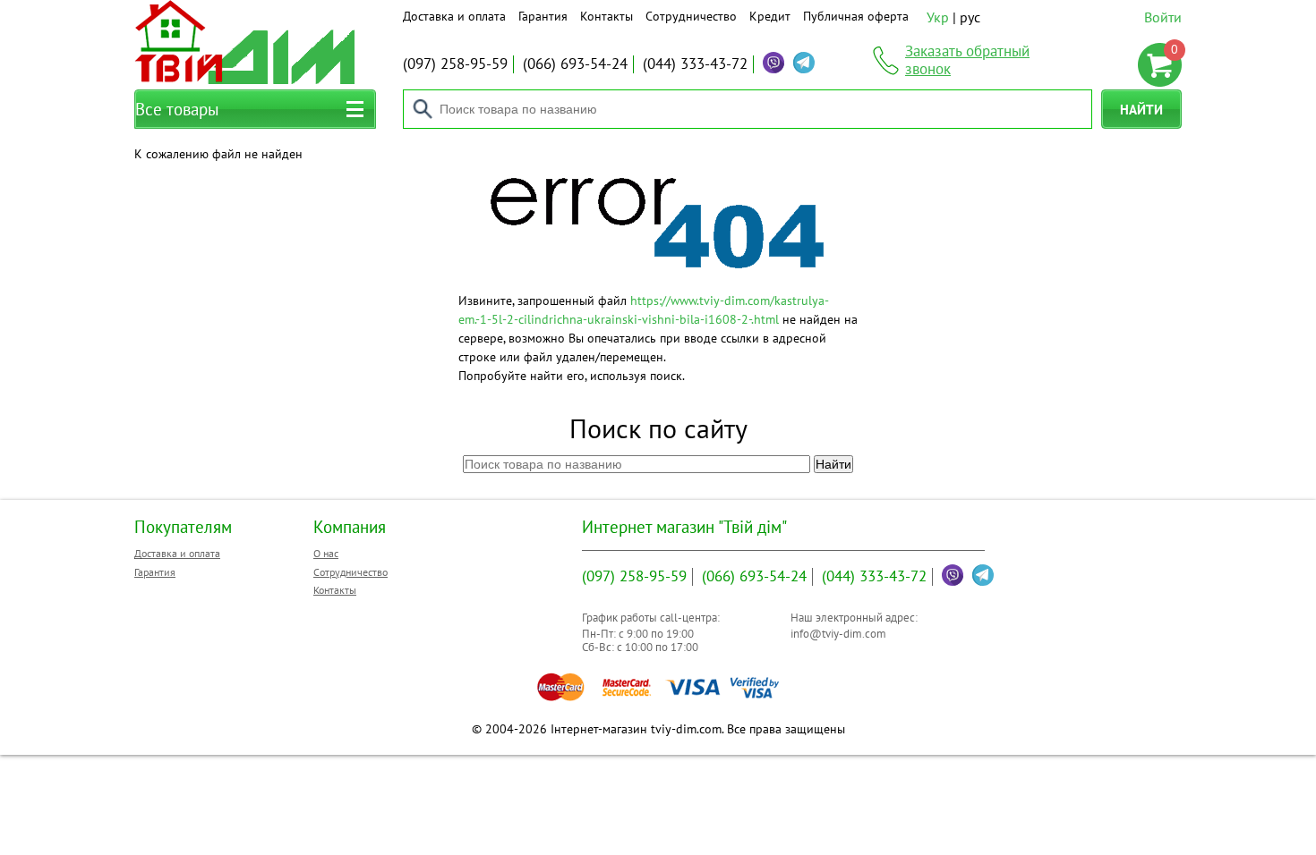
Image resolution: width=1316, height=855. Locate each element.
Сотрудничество (691, 16)
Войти (1163, 17)
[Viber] (773, 62)
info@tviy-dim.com (838, 633)
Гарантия (543, 16)
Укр (938, 17)
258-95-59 (455, 63)
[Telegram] (804, 62)
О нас (325, 553)
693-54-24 (575, 63)
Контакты (606, 16)
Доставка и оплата (454, 16)
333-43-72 (695, 63)
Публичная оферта (856, 16)
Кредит (769, 16)
